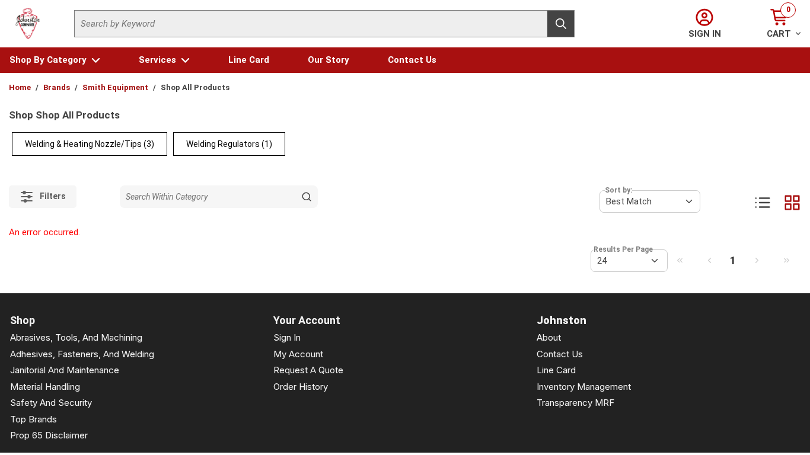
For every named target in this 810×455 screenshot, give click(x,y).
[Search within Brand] (306, 196)
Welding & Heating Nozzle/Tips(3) (89, 144)
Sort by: (618, 190)
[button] (54, 60)
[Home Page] (27, 23)
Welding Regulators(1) (229, 144)
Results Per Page (623, 249)
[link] (679, 260)
